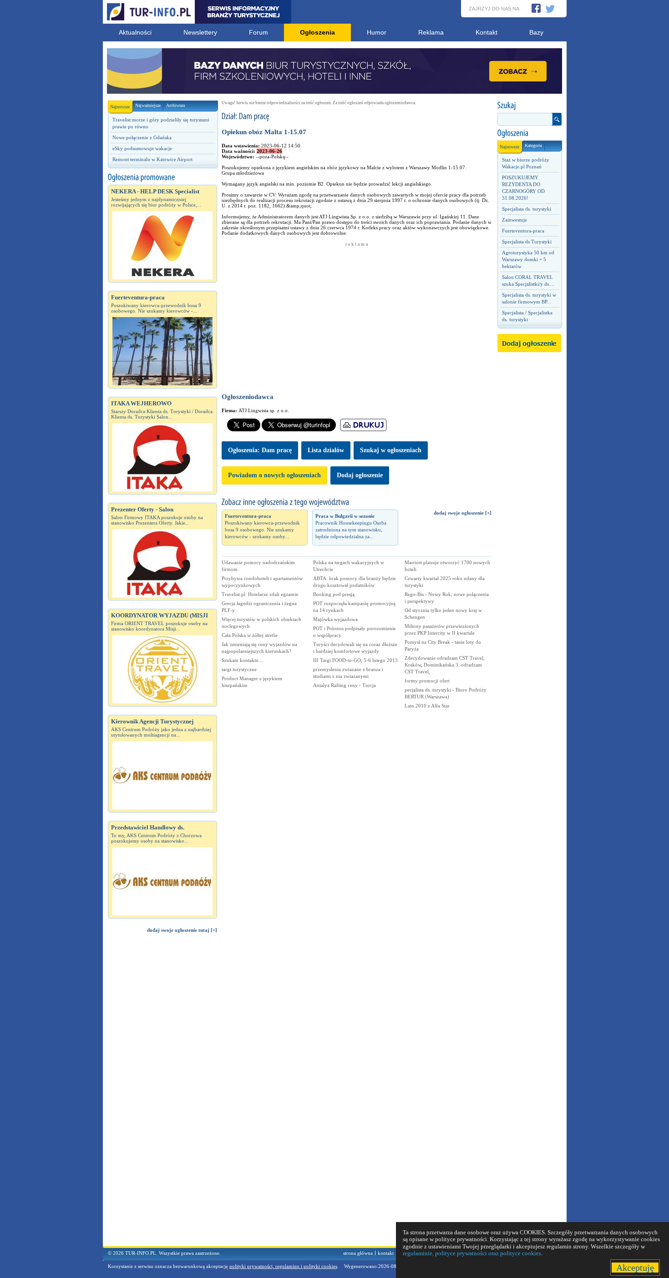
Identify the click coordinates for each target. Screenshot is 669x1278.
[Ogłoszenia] (529, 133)
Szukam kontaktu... (242, 660)
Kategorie (533, 145)
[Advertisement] (162, 1093)
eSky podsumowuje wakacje (142, 148)
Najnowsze (120, 106)
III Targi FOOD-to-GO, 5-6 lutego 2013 (355, 660)
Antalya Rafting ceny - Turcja (344, 685)
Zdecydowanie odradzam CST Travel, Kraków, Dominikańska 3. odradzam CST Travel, (445, 664)
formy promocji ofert (427, 680)
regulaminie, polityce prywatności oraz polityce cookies (472, 1253)
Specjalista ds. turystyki (526, 209)
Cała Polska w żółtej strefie (250, 635)
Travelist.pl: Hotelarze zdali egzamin (260, 594)
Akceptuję (635, 1268)
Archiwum (175, 105)
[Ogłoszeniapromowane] (162, 177)
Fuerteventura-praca (523, 230)
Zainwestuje (514, 219)
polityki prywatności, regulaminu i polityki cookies (283, 1266)
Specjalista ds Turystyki (527, 241)
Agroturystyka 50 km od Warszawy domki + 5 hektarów (528, 259)
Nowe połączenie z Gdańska (142, 137)
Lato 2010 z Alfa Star (427, 705)
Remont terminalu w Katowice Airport (152, 159)
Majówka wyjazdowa (335, 619)
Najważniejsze (148, 105)
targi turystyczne (239, 669)
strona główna (358, 1253)
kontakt (386, 1253)
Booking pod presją (334, 594)
